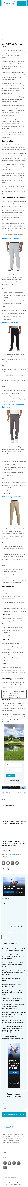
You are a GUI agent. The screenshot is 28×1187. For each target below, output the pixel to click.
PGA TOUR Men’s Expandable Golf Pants (13, 405)
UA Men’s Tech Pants (9, 322)
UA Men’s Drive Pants (10, 238)
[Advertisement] (14, 21)
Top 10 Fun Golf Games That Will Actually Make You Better (14, 999)
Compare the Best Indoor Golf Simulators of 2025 (14, 985)
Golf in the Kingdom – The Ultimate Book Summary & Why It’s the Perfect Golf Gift (14, 1014)
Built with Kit (14, 780)
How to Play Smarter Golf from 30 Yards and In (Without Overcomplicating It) (14, 1006)
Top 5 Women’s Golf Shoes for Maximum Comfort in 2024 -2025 (14, 1037)
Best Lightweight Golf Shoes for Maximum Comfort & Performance (14, 1021)
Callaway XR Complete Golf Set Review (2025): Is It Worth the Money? (14, 964)
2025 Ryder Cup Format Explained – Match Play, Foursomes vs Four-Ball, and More (14, 972)
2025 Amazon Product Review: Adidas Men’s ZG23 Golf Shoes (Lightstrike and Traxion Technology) (14, 1029)
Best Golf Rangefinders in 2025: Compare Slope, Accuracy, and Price (14, 992)
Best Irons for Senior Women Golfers (14, 979)
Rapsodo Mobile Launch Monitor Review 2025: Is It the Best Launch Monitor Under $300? (14, 838)
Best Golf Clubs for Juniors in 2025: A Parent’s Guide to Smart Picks (14, 817)
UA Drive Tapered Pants (11, 496)
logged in (12, 854)
